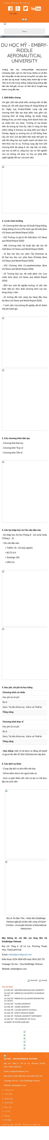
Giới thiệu (8, 1094)
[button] (3, 37)
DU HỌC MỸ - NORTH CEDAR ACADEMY (19, 1013)
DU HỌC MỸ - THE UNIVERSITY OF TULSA (20, 1019)
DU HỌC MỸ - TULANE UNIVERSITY (17, 1004)
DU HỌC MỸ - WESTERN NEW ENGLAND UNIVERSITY (24, 990)
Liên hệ (27, 3)
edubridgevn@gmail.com (20, 954)
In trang (44, 980)
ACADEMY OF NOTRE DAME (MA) (16, 1022)
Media (7, 1116)
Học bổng (9, 1102)
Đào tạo (8, 1107)
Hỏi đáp (8, 1120)
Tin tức (7, 1111)
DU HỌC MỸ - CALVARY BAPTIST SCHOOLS (20, 1010)
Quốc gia (9, 1098)
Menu (24, 31)
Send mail (34, 980)
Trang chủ (9, 1090)
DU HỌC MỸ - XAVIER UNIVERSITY (17, 1007)
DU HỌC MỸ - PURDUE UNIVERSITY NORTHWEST (23, 1016)
